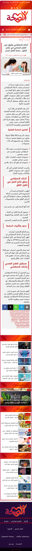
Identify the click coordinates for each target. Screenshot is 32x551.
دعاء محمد (27, 80)
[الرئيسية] (11, 8)
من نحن (11, 543)
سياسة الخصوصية (8, 536)
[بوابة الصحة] (17, 16)
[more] (20, 8)
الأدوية (10, 528)
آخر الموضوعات (20, 455)
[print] (27, 307)
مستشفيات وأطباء (22, 536)
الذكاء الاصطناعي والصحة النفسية (19, 312)
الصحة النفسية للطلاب (22, 327)
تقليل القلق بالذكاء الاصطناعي (20, 318)
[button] (4, 397)
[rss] (14, 8)
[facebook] (5, 307)
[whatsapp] (16, 307)
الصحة (8, 29)
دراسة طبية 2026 (24, 321)
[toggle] (3, 29)
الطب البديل (19, 528)
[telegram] (21, 307)
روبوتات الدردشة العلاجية (22, 324)
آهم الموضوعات (20, 384)
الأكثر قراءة (22, 408)
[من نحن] (17, 8)
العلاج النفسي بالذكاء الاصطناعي (19, 315)
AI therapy (14, 321)
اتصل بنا (19, 543)
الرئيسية (26, 40)
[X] (10, 307)
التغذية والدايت (16, 29)
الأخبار (24, 29)
